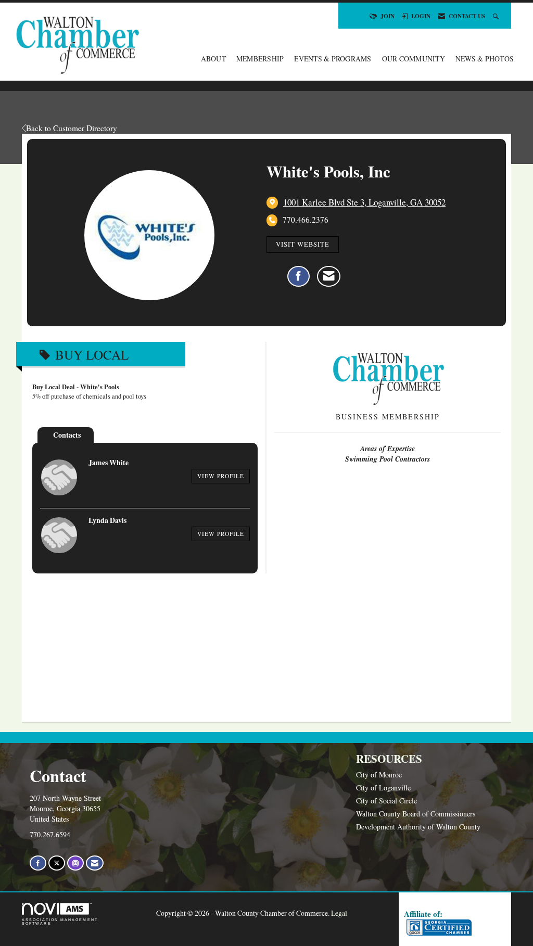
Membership (260, 58)
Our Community (413, 58)
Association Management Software (60, 921)
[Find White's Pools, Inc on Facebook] (298, 276)
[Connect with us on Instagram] (75, 863)
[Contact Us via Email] (95, 863)
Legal (339, 913)
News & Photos (484, 58)
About (213, 58)
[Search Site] (497, 15)
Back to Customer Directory (71, 128)
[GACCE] (438, 927)
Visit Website (302, 244)
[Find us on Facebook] (38, 863)
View (220, 476)
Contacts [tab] (67, 434)
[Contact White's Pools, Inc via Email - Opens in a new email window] (328, 276)
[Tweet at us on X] (56, 863)
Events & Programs (332, 58)
